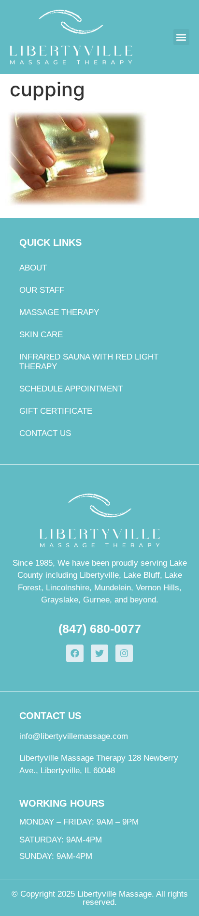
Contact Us (45, 433)
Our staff (41, 290)
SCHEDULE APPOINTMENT (71, 388)
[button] (181, 37)
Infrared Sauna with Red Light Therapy (88, 361)
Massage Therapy (59, 312)
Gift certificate (55, 411)
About (33, 267)
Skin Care (41, 334)
